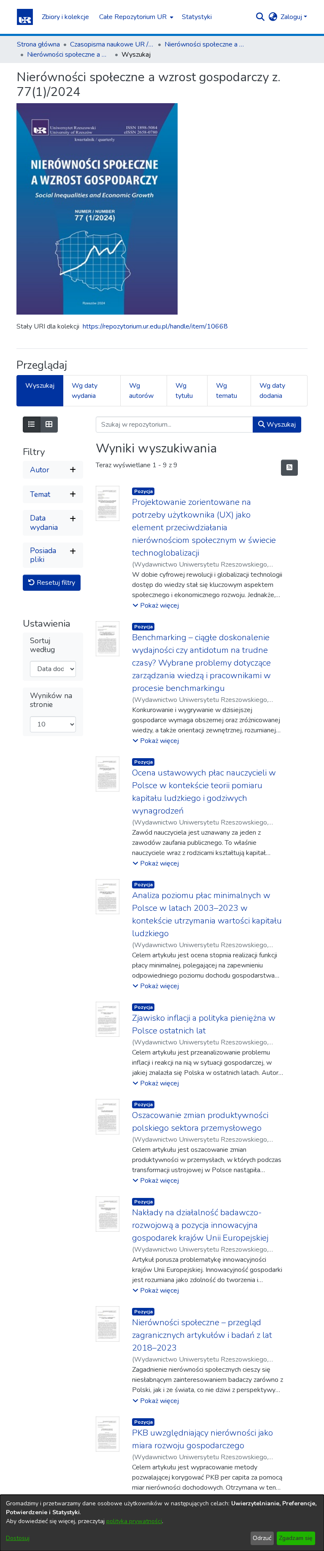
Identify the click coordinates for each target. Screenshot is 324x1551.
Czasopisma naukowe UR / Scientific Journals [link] (112, 44)
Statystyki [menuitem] (197, 17)
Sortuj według (42, 645)
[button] (24, 16)
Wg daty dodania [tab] (272, 390)
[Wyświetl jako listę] (31, 425)
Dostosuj (18, 1538)
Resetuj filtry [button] (55, 582)
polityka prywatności (134, 1521)
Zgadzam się (296, 1538)
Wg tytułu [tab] (184, 390)
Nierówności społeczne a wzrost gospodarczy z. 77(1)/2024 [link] (69, 54)
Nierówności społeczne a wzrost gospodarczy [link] (207, 44)
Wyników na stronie (51, 700)
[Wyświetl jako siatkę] (49, 425)
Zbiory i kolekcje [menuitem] (65, 17)
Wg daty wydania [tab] (84, 390)
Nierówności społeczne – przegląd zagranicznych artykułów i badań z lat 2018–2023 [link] (202, 1335)
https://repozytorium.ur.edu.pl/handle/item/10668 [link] (155, 326)
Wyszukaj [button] (280, 424)
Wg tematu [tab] (226, 390)
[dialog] (162, 1523)
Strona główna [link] (38, 44)
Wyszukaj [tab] (39, 385)
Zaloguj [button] (292, 17)
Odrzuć (262, 1538)
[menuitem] (135, 17)
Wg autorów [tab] (141, 390)
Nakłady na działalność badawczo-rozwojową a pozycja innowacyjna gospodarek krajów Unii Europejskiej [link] (200, 1225)
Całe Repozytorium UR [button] (133, 17)
